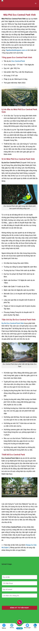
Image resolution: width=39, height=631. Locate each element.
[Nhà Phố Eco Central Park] (12, 3)
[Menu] (35, 3)
